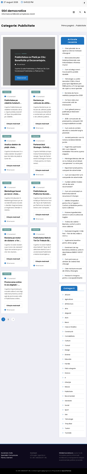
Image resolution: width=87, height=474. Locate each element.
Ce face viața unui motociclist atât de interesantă (70, 102)
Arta (66, 308)
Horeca (67, 373)
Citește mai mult (21, 78)
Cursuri (67, 345)
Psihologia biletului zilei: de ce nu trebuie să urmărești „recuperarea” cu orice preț (73, 161)
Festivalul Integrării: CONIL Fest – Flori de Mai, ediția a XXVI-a (73, 233)
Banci (67, 322)
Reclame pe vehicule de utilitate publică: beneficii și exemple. (42, 102)
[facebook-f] (84, 3)
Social (67, 405)
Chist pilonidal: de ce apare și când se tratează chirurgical (71, 50)
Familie (67, 364)
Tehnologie (69, 419)
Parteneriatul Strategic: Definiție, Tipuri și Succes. (42, 146)
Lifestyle (68, 382)
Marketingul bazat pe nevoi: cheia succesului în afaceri (12, 192)
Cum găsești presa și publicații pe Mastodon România (71, 111)
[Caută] (80, 12)
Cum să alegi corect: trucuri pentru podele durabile (71, 72)
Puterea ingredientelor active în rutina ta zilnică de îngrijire (72, 214)
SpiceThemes (66, 471)
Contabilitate (70, 336)
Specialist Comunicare (9, 455)
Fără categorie (70, 368)
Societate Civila (7, 453)
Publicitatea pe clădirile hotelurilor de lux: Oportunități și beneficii (13, 102)
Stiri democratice (14, 11)
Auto (66, 318)
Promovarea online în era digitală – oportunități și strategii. (13, 283)
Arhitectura (69, 304)
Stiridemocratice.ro (66, 453)
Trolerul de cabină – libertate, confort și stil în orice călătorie (71, 224)
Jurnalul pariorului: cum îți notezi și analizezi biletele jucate (73, 139)
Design (67, 350)
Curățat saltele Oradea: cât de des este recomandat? (72, 184)
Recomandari (70, 396)
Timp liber (68, 424)
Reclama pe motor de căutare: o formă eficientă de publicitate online (13, 239)
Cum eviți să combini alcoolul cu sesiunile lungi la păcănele (72, 130)
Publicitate (18, 53)
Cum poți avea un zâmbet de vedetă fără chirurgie (71, 261)
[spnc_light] (85, 12)
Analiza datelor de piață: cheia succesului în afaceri (12, 146)
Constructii (69, 332)
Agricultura (69, 299)
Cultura (67, 341)
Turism (67, 428)
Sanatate (68, 401)
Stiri (66, 414)
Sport (67, 410)
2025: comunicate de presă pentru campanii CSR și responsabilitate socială (72, 121)
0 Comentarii (11, 96)
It (65, 378)
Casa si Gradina (70, 327)
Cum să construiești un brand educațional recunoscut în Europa (72, 193)
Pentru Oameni (6, 458)
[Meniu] (74, 12)
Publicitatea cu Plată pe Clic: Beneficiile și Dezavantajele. (30, 59)
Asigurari (68, 313)
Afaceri (67, 295)
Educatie (68, 359)
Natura (67, 387)
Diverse (67, 355)
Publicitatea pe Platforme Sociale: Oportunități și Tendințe (41, 192)
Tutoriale (68, 433)
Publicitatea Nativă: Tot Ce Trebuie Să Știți (42, 239)
